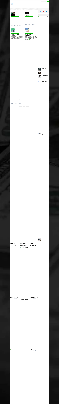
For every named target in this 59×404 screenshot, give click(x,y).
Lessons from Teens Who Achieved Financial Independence (24, 245)
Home (11, 1)
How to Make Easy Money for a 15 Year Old (35, 297)
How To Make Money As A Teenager (15, 33)
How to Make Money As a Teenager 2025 (36, 245)
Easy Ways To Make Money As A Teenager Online (30, 35)
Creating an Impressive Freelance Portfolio (43, 80)
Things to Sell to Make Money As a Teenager (16, 297)
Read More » (29, 39)
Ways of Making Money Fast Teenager (16, 245)
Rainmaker (12, 25)
